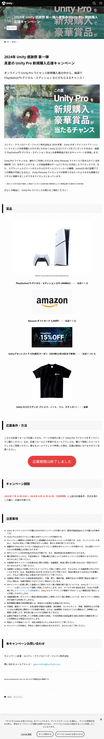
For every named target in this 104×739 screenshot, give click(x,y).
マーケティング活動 (25, 590)
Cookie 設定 (26, 734)
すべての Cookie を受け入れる (70, 734)
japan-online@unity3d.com (46, 664)
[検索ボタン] (94, 3)
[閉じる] (101, 719)
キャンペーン (11, 28)
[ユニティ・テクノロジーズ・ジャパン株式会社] (7, 3)
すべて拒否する (45, 734)
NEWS (9, 697)
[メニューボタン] (101, 3)
